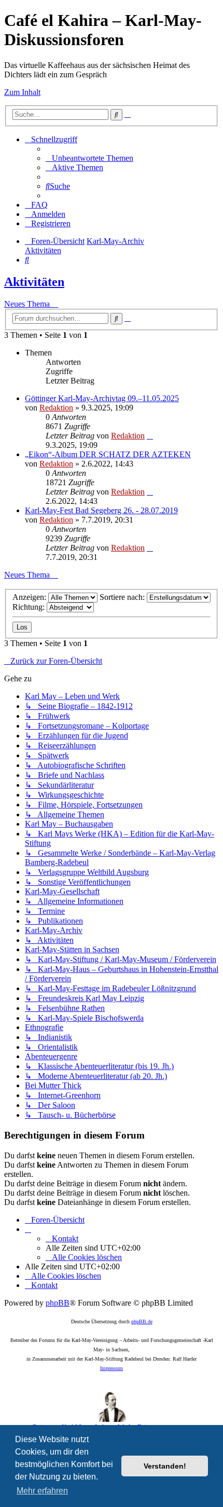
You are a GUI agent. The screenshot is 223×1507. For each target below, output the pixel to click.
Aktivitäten (34, 282)
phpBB (57, 1302)
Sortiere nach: (123, 597)
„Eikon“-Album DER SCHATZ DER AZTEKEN (108, 454)
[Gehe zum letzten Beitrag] (150, 435)
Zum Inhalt (22, 92)
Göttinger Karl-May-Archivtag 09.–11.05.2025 (102, 398)
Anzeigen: (30, 597)
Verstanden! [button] (165, 1466)
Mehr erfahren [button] (42, 1490)
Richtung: (29, 606)
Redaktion (56, 407)
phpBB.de (141, 1321)
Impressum (111, 1368)
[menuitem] (89, 158)
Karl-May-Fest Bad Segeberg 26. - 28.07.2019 (101, 510)
